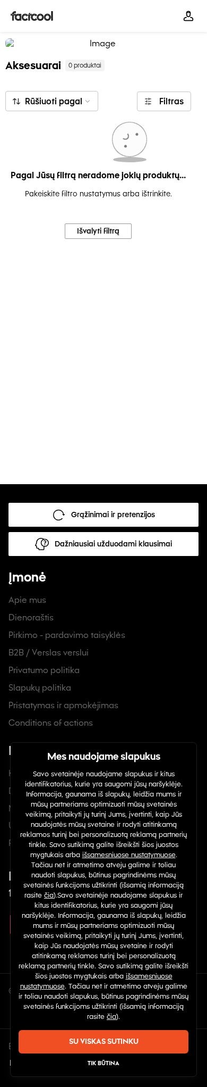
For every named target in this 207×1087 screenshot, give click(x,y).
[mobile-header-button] (188, 16)
